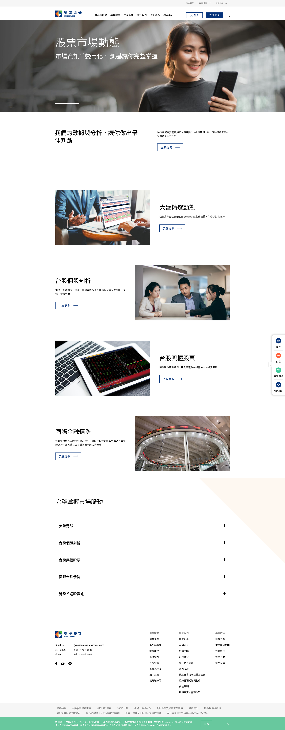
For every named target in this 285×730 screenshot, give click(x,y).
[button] (205, 3)
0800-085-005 (97, 645)
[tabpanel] (142, 66)
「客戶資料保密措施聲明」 (90, 721)
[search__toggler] (228, 15)
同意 (206, 723)
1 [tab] (67, 103)
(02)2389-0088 (81, 645)
